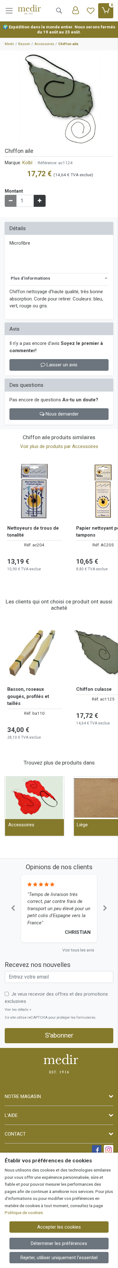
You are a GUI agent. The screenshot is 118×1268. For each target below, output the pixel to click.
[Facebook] (96, 1150)
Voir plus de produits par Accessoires (59, 446)
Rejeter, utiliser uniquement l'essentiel (59, 1257)
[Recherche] (58, 10)
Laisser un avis (61, 365)
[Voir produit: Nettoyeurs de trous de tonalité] (34, 491)
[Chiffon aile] (59, 97)
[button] (13, 908)
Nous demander (61, 414)
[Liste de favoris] (90, 10)
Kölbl (27, 163)
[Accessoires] (34, 798)
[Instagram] (108, 1150)
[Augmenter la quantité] (40, 201)
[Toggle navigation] (9, 10)
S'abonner (59, 1035)
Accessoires (21, 825)
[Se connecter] (75, 10)
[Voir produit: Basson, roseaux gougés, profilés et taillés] (34, 652)
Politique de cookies (24, 1212)
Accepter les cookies (59, 1227)
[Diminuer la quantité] (11, 201)
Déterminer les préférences (59, 1243)
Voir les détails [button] (18, 1010)
